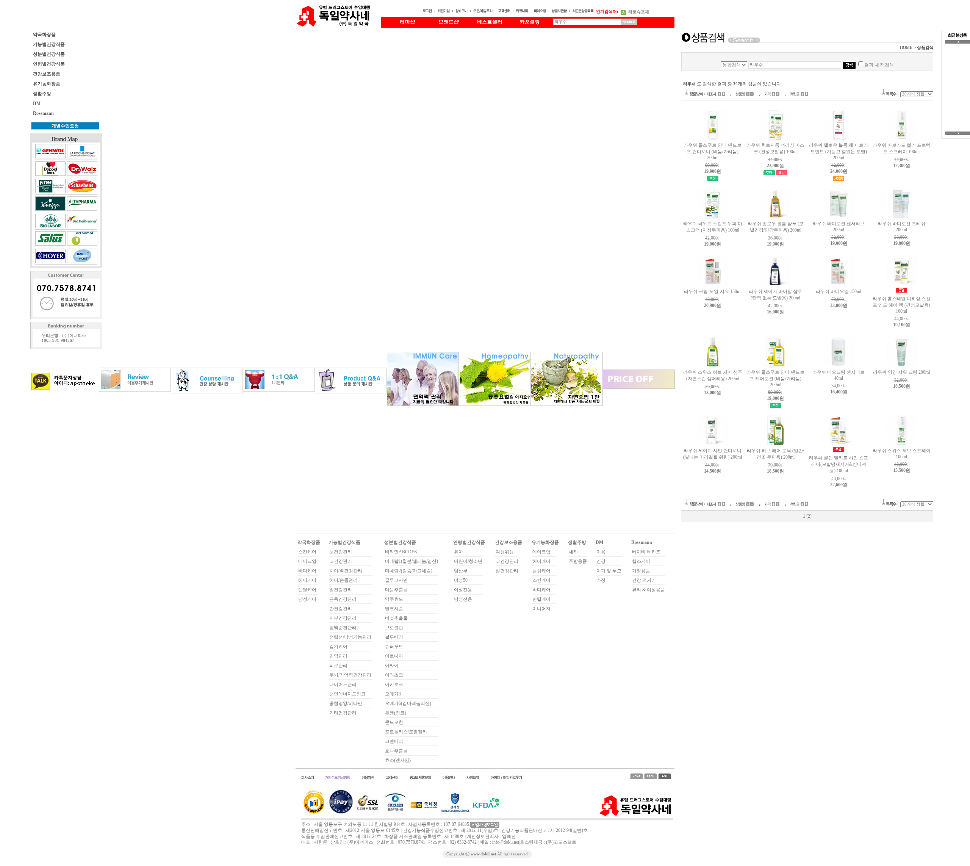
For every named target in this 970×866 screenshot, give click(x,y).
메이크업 (307, 561)
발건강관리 (340, 589)
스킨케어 (307, 551)
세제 (573, 551)
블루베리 (394, 637)
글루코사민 (396, 580)
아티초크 (394, 675)
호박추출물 (396, 750)
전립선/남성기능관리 (350, 637)
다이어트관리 (343, 684)
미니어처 (541, 608)
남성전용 (463, 599)
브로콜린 (394, 627)
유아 (458, 551)
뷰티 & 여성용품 (648, 589)
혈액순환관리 (343, 627)
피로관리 (338, 665)
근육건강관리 (343, 599)
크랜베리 (394, 741)
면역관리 (338, 656)
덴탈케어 (307, 589)
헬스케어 (641, 561)
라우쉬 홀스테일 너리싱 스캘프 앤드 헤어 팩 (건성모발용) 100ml (902, 305)
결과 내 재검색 (879, 64)
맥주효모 (394, 599)
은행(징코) (395, 713)
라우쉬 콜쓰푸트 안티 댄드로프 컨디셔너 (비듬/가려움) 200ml (713, 151)
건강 (600, 561)
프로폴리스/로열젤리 (406, 731)
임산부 (461, 570)
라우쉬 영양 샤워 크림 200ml (901, 372)
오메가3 (393, 694)
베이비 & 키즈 (646, 551)
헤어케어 (307, 580)
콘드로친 (394, 722)
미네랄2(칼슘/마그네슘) (408, 570)
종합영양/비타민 (345, 703)
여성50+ (462, 580)
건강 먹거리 (644, 580)
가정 (600, 580)
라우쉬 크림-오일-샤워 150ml (713, 291)
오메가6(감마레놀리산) (408, 703)
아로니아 (394, 656)
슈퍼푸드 (394, 646)
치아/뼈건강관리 (345, 570)
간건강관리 (340, 608)
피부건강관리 (343, 618)
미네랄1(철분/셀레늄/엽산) (411, 561)
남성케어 (307, 599)
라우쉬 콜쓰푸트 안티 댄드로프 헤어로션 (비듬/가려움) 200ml (775, 378)
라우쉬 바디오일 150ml (838, 291)
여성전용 (463, 589)
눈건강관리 (340, 551)
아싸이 (392, 665)
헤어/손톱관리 (343, 580)
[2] (809, 516)
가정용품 (641, 570)
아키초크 (394, 684)
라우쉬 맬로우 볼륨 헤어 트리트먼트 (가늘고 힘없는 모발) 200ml (838, 151)
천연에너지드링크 (347, 694)
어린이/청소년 (468, 561)
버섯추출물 (396, 618)
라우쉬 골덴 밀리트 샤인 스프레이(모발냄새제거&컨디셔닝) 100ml (838, 464)
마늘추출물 (396, 589)
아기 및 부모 (608, 570)
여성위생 (505, 551)
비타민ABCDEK (401, 551)
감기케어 (338, 646)
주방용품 (578, 561)
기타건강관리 (343, 713)
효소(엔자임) (398, 760)
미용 (600, 551)
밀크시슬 (394, 608)
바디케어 (307, 570)
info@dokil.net (505, 842)
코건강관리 (340, 561)
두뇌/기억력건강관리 (350, 675)
